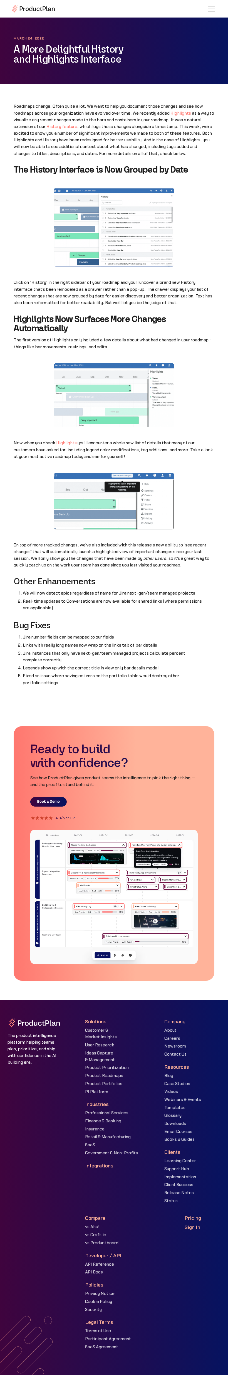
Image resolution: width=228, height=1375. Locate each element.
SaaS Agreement (101, 1347)
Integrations (99, 1166)
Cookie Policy (98, 1302)
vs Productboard (101, 1243)
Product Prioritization (107, 1068)
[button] (211, 9)
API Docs (94, 1272)
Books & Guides (179, 1139)
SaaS (90, 1145)
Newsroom (175, 1046)
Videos (171, 1092)
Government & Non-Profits (111, 1153)
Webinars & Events (182, 1100)
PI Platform (96, 1092)
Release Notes (179, 1193)
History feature (61, 127)
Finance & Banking (103, 1121)
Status (171, 1201)
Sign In (192, 1227)
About (170, 1030)
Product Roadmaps (104, 1076)
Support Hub (176, 1169)
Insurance (95, 1129)
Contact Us (175, 1054)
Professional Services (106, 1113)
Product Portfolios (103, 1084)
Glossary (173, 1115)
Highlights (180, 113)
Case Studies (177, 1084)
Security (93, 1310)
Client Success (178, 1185)
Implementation (180, 1177)
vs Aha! (92, 1227)
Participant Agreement (108, 1339)
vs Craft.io (95, 1235)
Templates (174, 1108)
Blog (168, 1076)
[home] (33, 8)
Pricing (193, 1218)
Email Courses (178, 1132)
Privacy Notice (100, 1294)
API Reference (99, 1264)
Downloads (175, 1124)
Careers (172, 1038)
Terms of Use (98, 1331)
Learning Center (180, 1161)
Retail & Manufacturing (108, 1137)
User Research (99, 1045)
